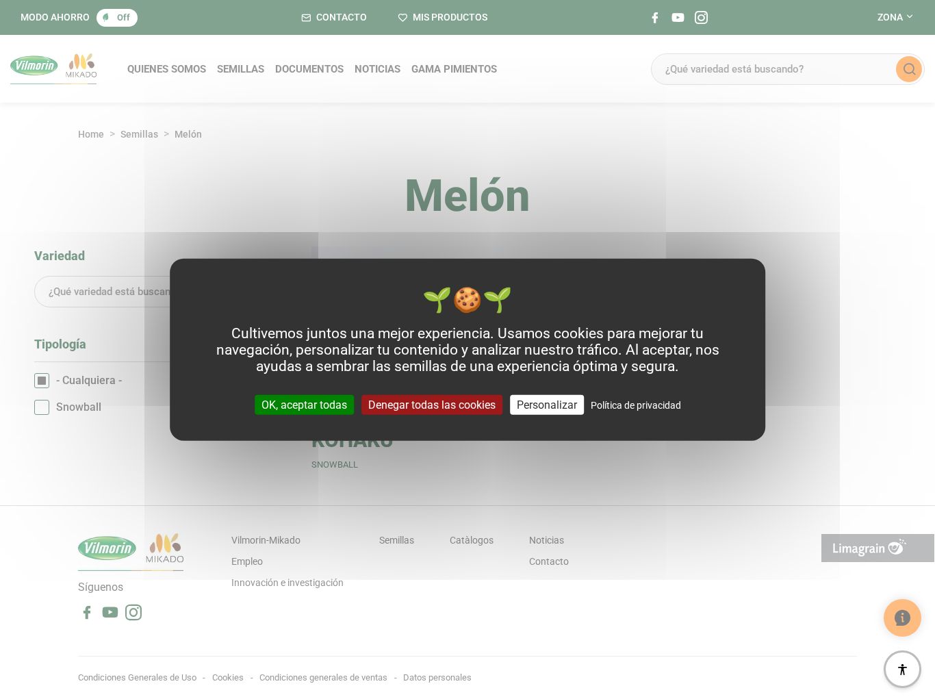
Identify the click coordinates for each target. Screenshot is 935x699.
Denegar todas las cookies (432, 404)
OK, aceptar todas (304, 404)
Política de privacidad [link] (636, 405)
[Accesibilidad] (902, 669)
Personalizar (547, 404)
